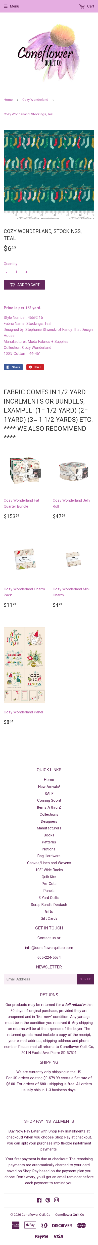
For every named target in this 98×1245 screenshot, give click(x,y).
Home (8, 100)
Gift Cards (49, 918)
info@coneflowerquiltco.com (49, 947)
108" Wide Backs (49, 870)
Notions (49, 849)
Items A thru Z (49, 807)
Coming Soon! (49, 800)
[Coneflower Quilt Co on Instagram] (56, 1200)
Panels (49, 890)
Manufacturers (49, 828)
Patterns (49, 842)
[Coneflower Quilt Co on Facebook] (39, 1200)
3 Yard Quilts (49, 897)
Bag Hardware (49, 856)
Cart (90, 6)
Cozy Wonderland (35, 100)
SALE (49, 793)
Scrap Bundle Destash (49, 904)
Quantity (10, 264)
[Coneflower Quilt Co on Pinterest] (48, 1200)
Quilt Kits (49, 877)
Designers (49, 821)
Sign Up (85, 979)
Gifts (49, 911)
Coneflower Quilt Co (36, 1214)
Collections (49, 814)
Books (49, 835)
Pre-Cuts (49, 883)
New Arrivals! (49, 786)
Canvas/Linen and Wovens (49, 863)
